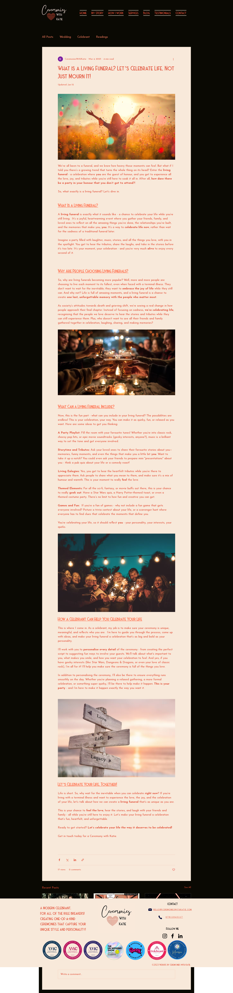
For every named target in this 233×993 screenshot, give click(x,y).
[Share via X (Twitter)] (67, 859)
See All (187, 887)
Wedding (65, 37)
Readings (102, 37)
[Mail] (150, 909)
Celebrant (83, 37)
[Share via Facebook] (59, 859)
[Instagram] (165, 936)
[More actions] (173, 59)
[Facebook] (172, 936)
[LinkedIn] (180, 936)
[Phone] (160, 917)
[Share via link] (82, 859)
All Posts (47, 37)
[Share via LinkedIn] (74, 859)
